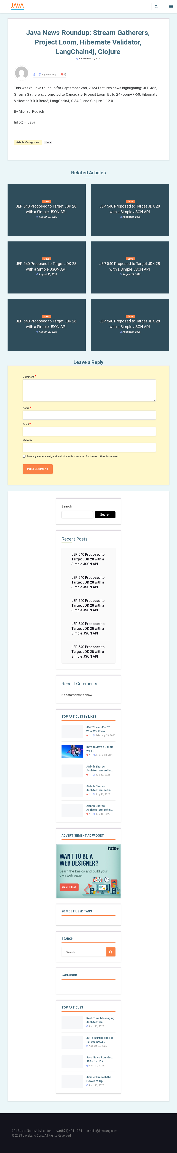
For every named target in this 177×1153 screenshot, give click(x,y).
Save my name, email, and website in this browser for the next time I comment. (73, 456)
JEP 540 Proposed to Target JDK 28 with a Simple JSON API (88, 559)
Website (27, 440)
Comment (29, 377)
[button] (155, 6)
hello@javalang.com (103, 1130)
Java (48, 142)
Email (27, 424)
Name (27, 408)
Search (67, 506)
